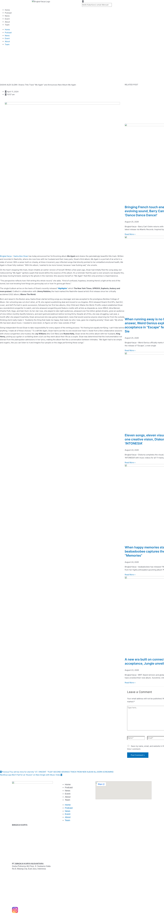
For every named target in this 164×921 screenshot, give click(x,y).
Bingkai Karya (6, 256)
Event (7, 19)
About (7, 22)
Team (7, 25)
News (7, 16)
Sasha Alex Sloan (20, 256)
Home (7, 10)
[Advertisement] (72, 66)
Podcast (8, 13)
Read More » (130, 234)
